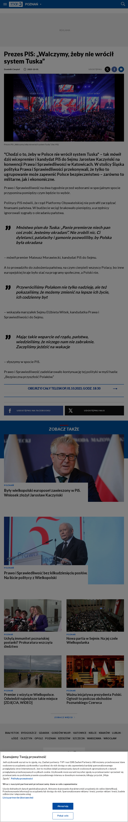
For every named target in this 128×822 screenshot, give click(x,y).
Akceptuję (63, 806)
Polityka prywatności (22, 778)
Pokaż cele (62, 815)
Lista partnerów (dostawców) (18, 797)
